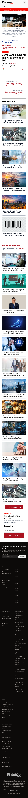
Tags (16, 790)
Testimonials (5, 621)
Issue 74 (17, 593)
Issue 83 (17, 571)
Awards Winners (5, 616)
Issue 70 (17, 602)
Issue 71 (17, 600)
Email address (5, 554)
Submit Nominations (6, 618)
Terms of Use (5, 584)
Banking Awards (19, 682)
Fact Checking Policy (6, 755)
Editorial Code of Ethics (7, 748)
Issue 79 (17, 581)
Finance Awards (19, 691)
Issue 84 (17, 569)
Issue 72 (17, 597)
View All (17, 605)
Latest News (5, 578)
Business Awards (19, 619)
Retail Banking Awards (7, 766)
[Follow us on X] (20, 793)
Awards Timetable (6, 613)
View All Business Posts (14, 507)
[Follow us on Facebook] (14, 793)
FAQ (3, 625)
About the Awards (6, 611)
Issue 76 (17, 588)
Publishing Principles (6, 741)
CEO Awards (18, 630)
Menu (3, 6)
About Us (4, 566)
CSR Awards (18, 637)
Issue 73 (17, 595)
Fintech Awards (18, 656)
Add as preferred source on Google (14, 69)
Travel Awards (5, 734)
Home (3, 45)
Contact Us (4, 575)
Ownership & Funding (6, 743)
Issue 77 (17, 585)
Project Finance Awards (7, 709)
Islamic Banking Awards (7, 704)
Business (8, 45)
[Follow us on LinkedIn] (17, 793)
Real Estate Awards (6, 706)
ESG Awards (18, 666)
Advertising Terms (6, 587)
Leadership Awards (6, 702)
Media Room (5, 623)
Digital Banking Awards (20, 689)
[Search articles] (24, 2)
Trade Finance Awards (7, 724)
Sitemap (12, 790)
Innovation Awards (19, 671)
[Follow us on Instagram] (11, 793)
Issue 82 (17, 574)
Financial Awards (6, 757)
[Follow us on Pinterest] (8, 793)
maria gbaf (13, 63)
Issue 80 (17, 578)
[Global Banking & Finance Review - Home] (7, 2)
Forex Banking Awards (20, 669)
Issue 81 (17, 576)
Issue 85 (17, 566)
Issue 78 (17, 583)
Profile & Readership (6, 573)
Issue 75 (17, 590)
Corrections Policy (6, 746)
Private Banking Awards (7, 759)
